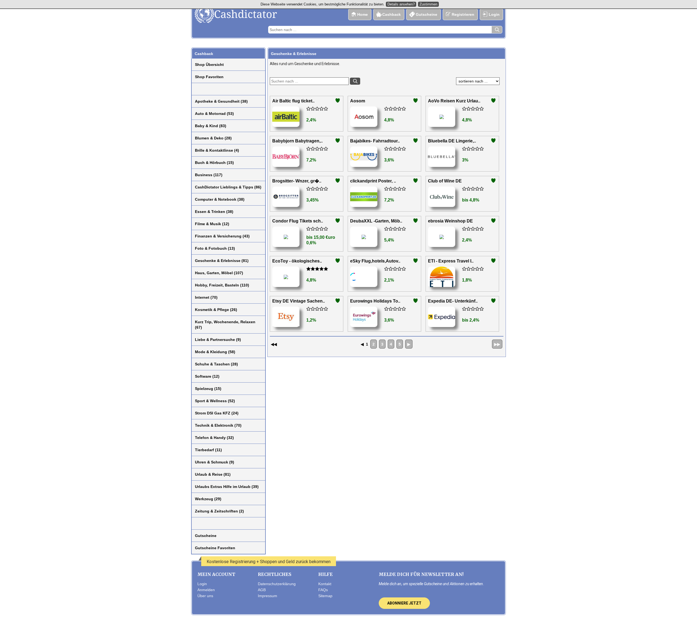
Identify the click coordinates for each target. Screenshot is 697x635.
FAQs (323, 590)
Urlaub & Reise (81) (213, 474)
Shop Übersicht (209, 64)
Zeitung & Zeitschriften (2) (219, 511)
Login (494, 14)
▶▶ (497, 344)
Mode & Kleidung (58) (215, 352)
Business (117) (208, 175)
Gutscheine (426, 14)
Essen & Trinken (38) (214, 211)
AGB (262, 590)
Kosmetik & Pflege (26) (216, 309)
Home (362, 14)
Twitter (348, 626)
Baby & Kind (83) (210, 126)
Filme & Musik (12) (212, 224)
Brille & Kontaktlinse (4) (217, 150)
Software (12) (207, 376)
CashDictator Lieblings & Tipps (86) (228, 187)
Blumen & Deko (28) (213, 138)
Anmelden (206, 590)
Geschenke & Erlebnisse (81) (222, 260)
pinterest (359, 626)
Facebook (337, 626)
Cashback (391, 14)
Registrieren (463, 14)
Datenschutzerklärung (277, 584)
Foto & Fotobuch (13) (215, 248)
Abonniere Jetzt (404, 603)
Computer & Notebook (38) (219, 199)
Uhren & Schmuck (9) (214, 462)
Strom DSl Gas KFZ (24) (217, 413)
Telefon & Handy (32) (214, 437)
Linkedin (370, 626)
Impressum (267, 596)
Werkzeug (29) (208, 499)
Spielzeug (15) (208, 388)
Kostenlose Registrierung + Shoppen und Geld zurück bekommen (269, 561)
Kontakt (324, 584)
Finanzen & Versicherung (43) (222, 236)
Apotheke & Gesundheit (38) (221, 101)
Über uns (205, 596)
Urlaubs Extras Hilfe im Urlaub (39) (227, 486)
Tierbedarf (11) (208, 450)
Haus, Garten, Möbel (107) (219, 273)
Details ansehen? (401, 4)
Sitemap (325, 596)
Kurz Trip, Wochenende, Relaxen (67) (225, 324)
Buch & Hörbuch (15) (214, 162)
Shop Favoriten (209, 77)
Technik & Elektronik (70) (218, 425)
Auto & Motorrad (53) (214, 113)
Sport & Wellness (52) (215, 401)
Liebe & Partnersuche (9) (218, 339)
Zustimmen (428, 4)
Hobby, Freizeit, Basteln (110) (222, 285)
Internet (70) (206, 297)
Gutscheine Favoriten (215, 548)
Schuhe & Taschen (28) (216, 364)
